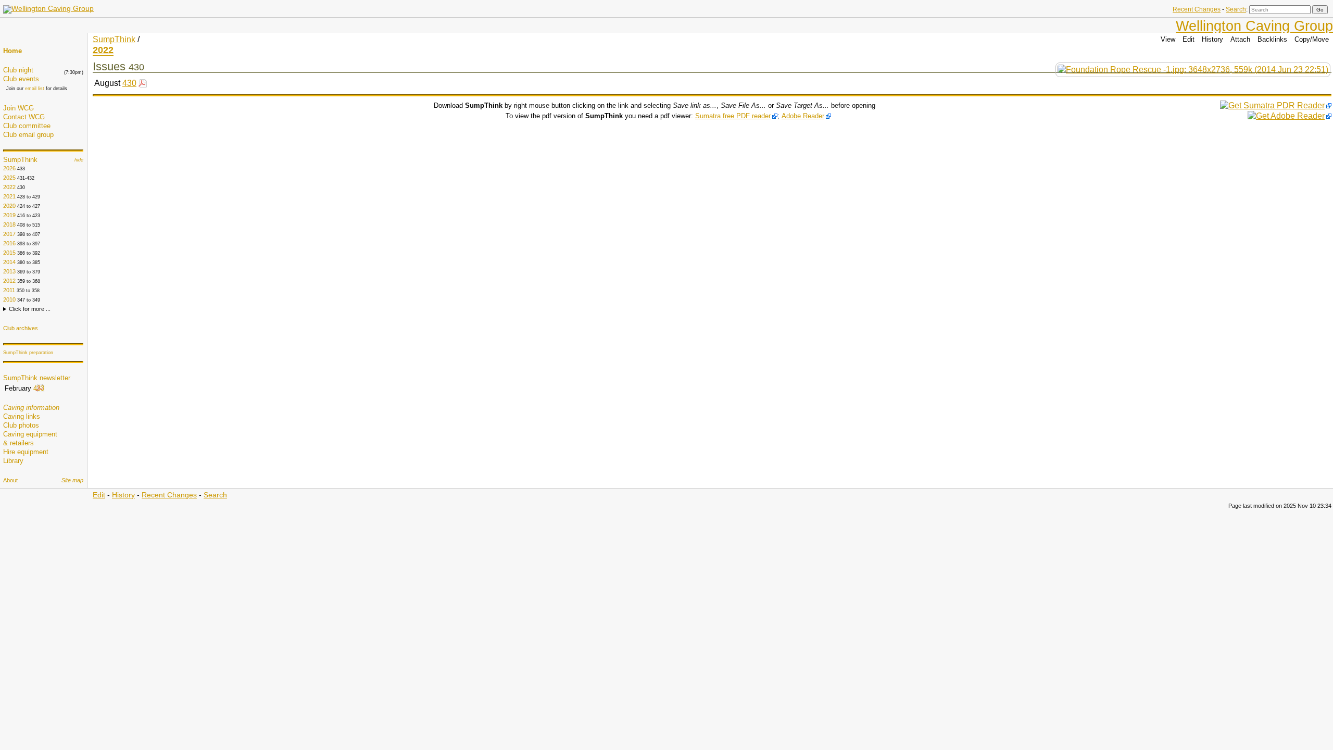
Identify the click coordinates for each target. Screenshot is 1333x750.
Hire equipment (25, 452)
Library (13, 461)
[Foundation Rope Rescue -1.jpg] (1192, 69)
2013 (9, 271)
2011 (9, 290)
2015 (9, 252)
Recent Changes (1197, 9)
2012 (9, 281)
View (1168, 39)
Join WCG (18, 108)
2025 (9, 177)
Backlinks (1272, 39)
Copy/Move (1311, 39)
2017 (9, 234)
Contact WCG (24, 117)
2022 (9, 187)
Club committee (27, 126)
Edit (1188, 39)
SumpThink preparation (28, 352)
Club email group (28, 135)
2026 (9, 168)
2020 (9, 206)
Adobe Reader (803, 116)
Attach (1240, 39)
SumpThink (20, 160)
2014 (9, 262)
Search (1236, 9)
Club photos (21, 425)
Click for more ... (30, 309)
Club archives (20, 328)
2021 (9, 196)
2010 (9, 299)
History (1212, 39)
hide (78, 159)
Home (12, 51)
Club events (21, 79)
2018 (9, 224)
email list (34, 88)
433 (38, 388)
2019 (9, 215)
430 (129, 83)
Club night (18, 70)
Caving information (31, 407)
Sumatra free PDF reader (733, 116)
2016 (9, 243)
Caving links (21, 416)
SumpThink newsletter (36, 378)
